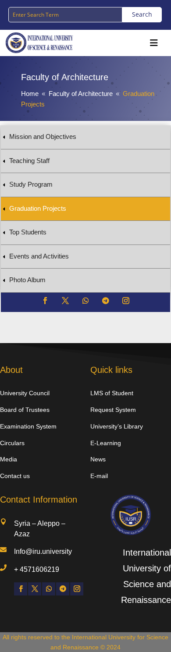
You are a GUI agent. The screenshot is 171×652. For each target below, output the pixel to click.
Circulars (12, 442)
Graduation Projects (37, 208)
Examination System (28, 426)
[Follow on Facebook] (45, 301)
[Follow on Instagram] (126, 301)
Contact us (15, 475)
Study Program (31, 184)
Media (8, 459)
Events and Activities (39, 256)
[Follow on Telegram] (106, 301)
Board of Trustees (25, 409)
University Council (25, 393)
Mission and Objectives (42, 136)
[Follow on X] (65, 301)
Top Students (27, 232)
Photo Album (27, 279)
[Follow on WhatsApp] (85, 301)
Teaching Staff (29, 160)
